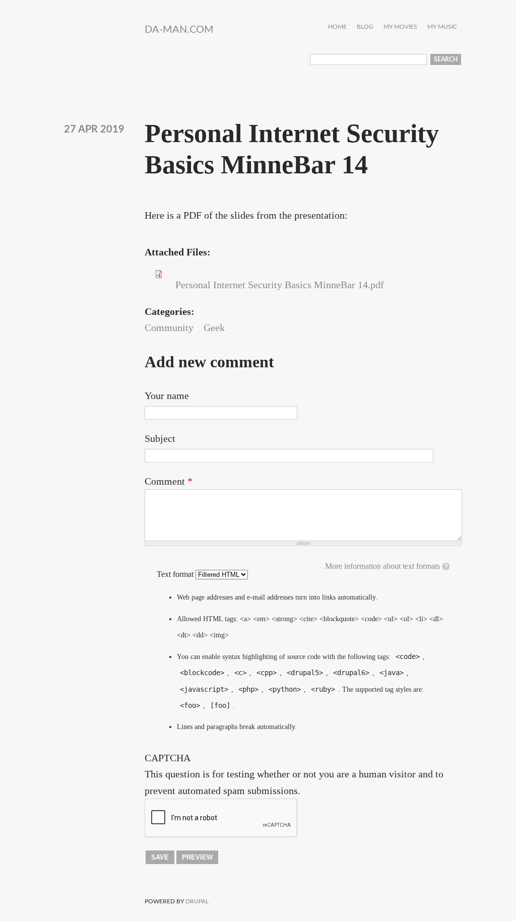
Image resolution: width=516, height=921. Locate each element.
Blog (365, 27)
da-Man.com (179, 30)
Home (337, 27)
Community (169, 327)
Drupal (197, 901)
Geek (214, 327)
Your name (167, 395)
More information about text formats (382, 566)
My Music (442, 27)
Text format (176, 574)
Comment (168, 481)
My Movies (400, 27)
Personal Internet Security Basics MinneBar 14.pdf (279, 284)
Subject (160, 438)
